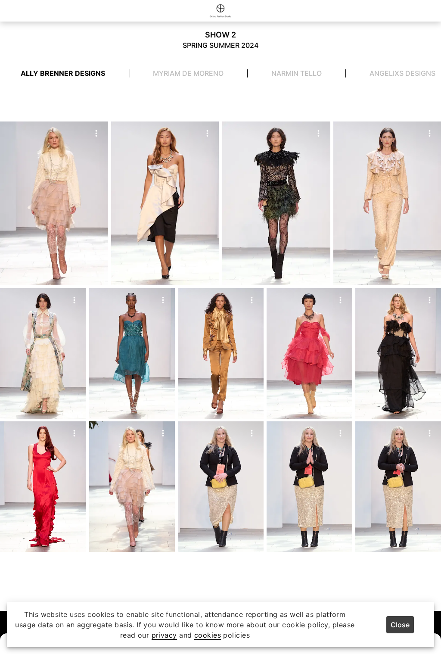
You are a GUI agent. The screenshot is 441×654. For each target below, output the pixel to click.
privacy (164, 635)
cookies (207, 635)
